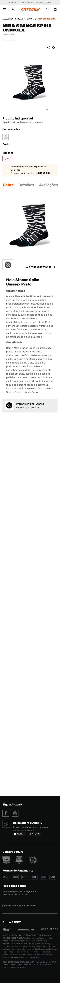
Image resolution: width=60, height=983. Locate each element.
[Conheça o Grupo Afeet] (7, 930)
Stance (30, 19)
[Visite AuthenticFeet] (26, 929)
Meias (20, 19)
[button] (13, 9)
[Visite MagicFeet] (49, 930)
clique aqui (44, 173)
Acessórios (7, 19)
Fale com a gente (14, 885)
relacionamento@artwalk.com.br (20, 905)
